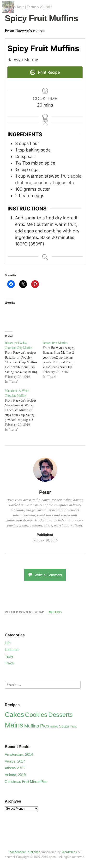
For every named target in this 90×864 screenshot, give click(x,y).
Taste (20, 7)
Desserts (60, 714)
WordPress (69, 852)
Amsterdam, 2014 (19, 754)
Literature (12, 650)
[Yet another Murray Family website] (8, 11)
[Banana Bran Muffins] (62, 359)
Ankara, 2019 (15, 775)
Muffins (55, 612)
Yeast (73, 726)
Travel (9, 663)
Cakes (14, 714)
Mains (14, 725)
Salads (54, 726)
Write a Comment (48, 575)
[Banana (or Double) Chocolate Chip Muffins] (24, 362)
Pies (44, 725)
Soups (64, 726)
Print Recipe (48, 72)
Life (7, 643)
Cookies (36, 714)
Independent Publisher (24, 852)
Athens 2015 (14, 768)
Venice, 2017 (15, 761)
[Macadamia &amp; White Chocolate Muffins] (24, 410)
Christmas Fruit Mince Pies (26, 781)
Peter (45, 492)
